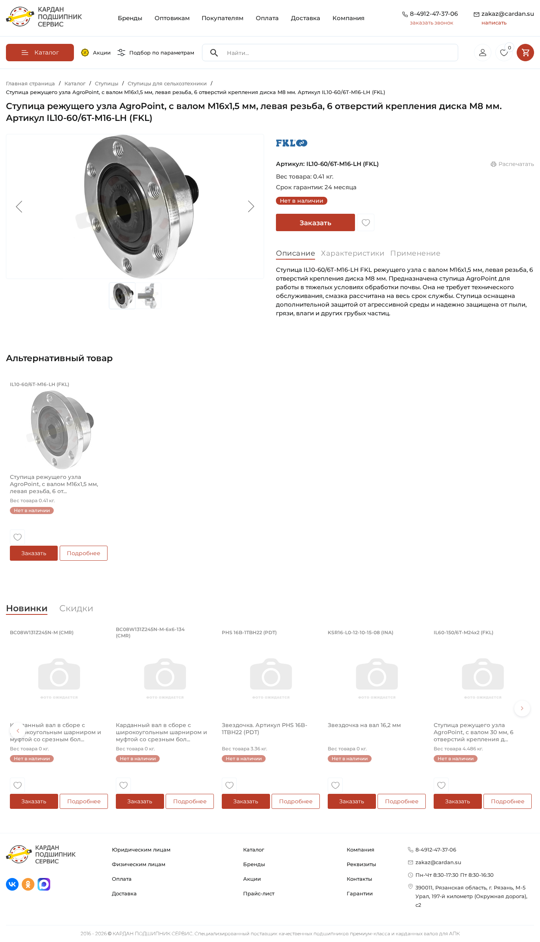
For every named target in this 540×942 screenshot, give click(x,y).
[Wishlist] (365, 222)
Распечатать (516, 164)
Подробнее (83, 553)
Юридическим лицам (141, 849)
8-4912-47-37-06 (434, 13)
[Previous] (18, 731)
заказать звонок (431, 22)
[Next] (522, 708)
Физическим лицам (138, 864)
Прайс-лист (258, 893)
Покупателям (223, 18)
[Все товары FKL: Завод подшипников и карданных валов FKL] (292, 143)
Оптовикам (172, 18)
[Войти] (482, 52)
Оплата (267, 18)
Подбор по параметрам (161, 52)
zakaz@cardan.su (507, 18)
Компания (348, 18)
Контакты (359, 879)
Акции (102, 52)
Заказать (315, 223)
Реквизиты (361, 864)
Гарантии (360, 893)
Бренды (130, 18)
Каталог (253, 849)
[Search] (214, 52)
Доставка (305, 18)
